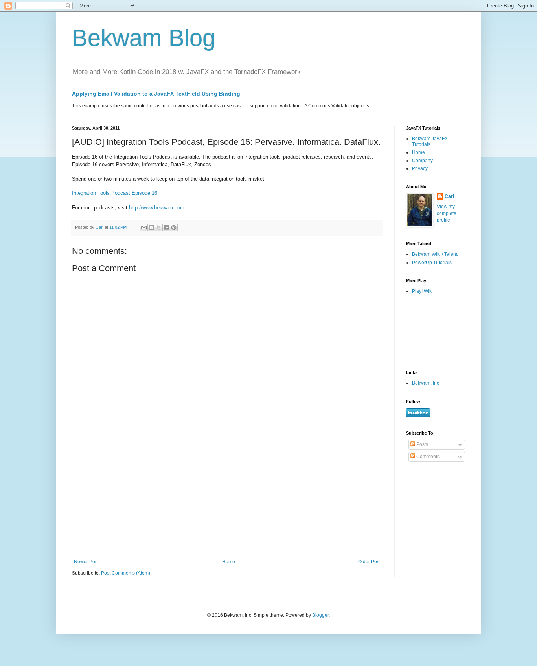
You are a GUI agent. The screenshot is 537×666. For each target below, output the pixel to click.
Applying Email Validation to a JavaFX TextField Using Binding (156, 94)
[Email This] (144, 227)
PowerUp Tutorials (432, 262)
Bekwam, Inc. (426, 383)
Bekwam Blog (143, 38)
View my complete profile (446, 213)
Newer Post (86, 561)
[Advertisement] (227, 500)
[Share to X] (159, 227)
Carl (449, 196)
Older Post (369, 561)
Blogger (320, 615)
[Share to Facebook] (166, 227)
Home (228, 561)
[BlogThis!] (151, 227)
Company (422, 160)
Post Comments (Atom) (125, 573)
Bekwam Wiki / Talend (435, 254)
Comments (427, 456)
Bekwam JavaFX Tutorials (430, 141)
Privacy (420, 168)
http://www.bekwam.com (156, 208)
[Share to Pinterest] (174, 227)
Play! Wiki (422, 291)
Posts (421, 444)
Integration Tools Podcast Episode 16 (114, 193)
